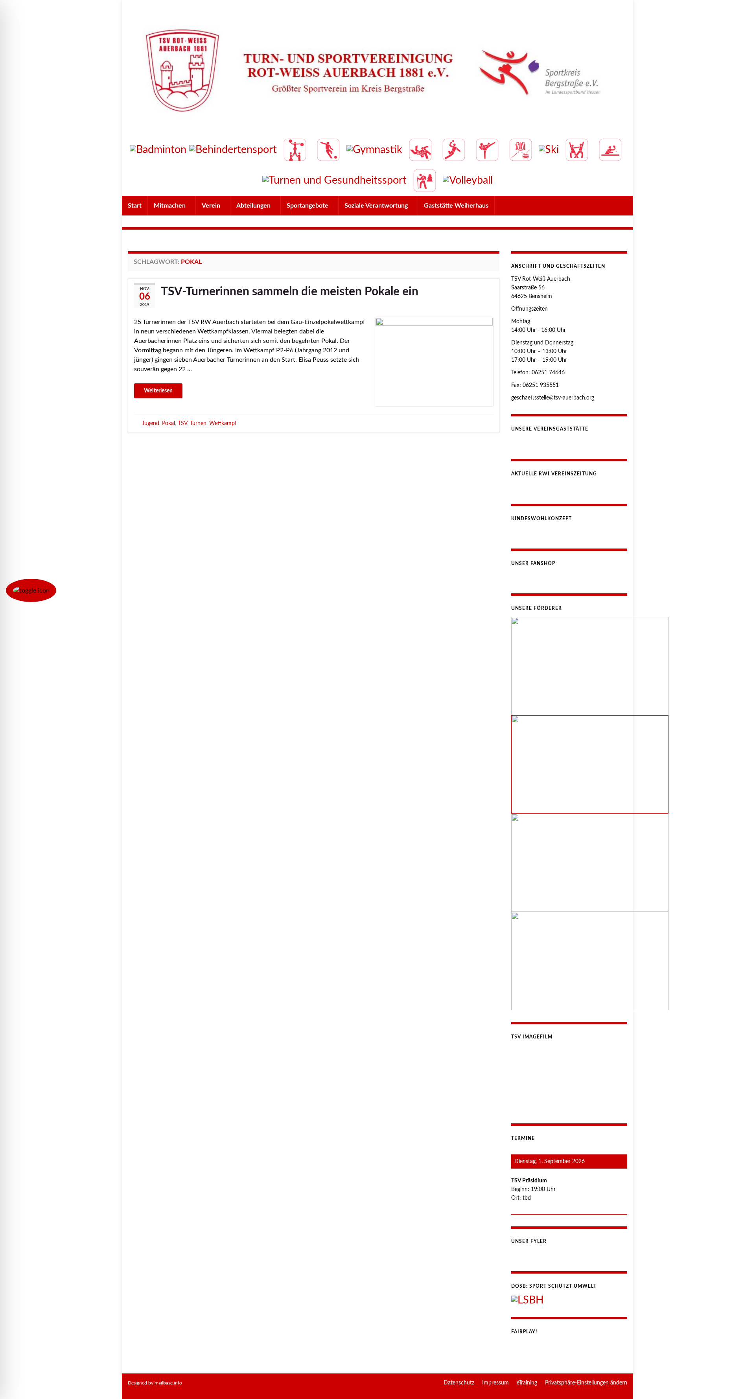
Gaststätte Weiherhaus (456, 205)
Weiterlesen (158, 390)
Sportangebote (308, 205)
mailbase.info (168, 1383)
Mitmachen (170, 205)
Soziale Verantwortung (376, 205)
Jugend (150, 423)
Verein (212, 205)
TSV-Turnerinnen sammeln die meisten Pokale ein (289, 292)
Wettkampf (223, 423)
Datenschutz (459, 1383)
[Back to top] (737, 1381)
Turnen (198, 423)
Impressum (495, 1383)
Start (135, 205)
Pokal (168, 423)
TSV (182, 423)
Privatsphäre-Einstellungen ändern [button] (586, 1383)
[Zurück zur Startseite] (377, 98)
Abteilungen (254, 205)
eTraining (527, 1383)
